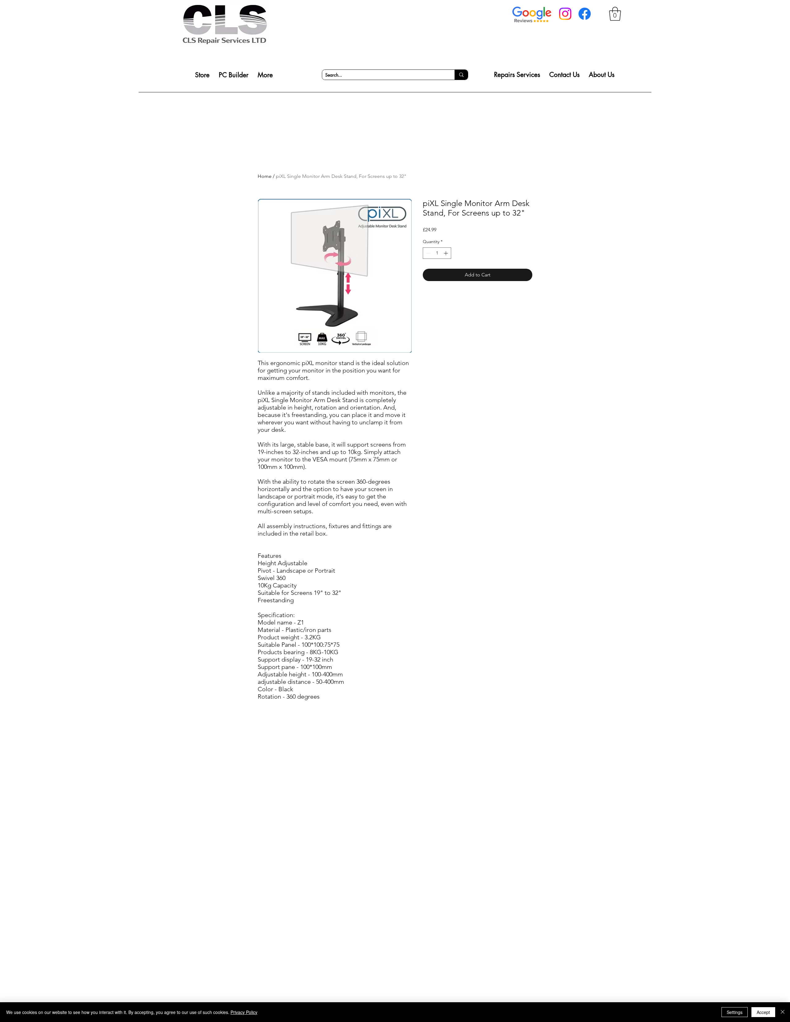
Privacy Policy (244, 1012)
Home (265, 176)
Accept (763, 1012)
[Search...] (461, 75)
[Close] (782, 1012)
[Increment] (446, 253)
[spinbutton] (437, 253)
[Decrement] (427, 253)
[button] (615, 14)
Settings (734, 1012)
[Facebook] (584, 14)
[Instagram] (565, 14)
